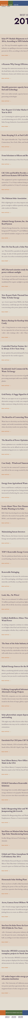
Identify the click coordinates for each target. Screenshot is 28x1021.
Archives (13, 1016)
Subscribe (20, 1016)
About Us (7, 1016)
